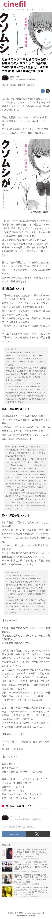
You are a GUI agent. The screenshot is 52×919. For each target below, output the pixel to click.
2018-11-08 (14, 77)
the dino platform (28, 916)
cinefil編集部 (32, 79)
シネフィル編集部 (17, 79)
